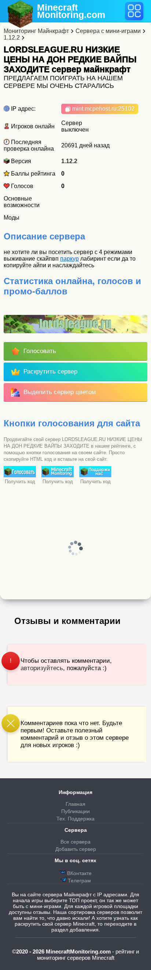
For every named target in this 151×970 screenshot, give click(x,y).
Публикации (75, 811)
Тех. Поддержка (75, 819)
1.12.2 (69, 161)
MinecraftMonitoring (71, 11)
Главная (75, 804)
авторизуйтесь (42, 668)
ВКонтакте (79, 873)
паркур (69, 259)
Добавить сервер (75, 849)
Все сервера (75, 842)
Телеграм (78, 880)
